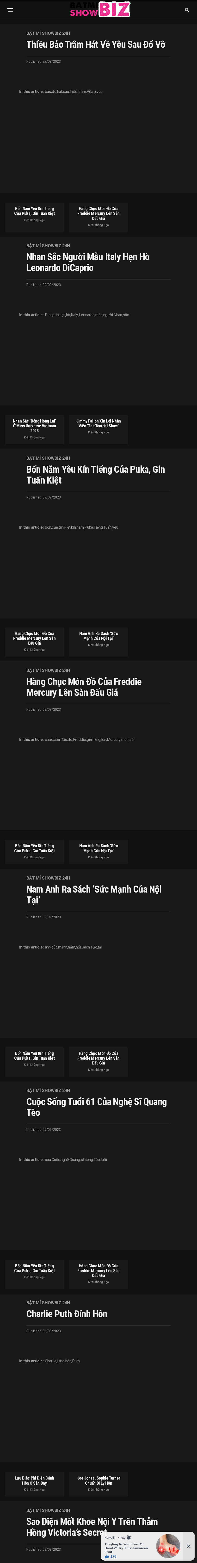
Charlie (50, 1361)
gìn (61, 527)
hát (59, 92)
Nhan (118, 315)
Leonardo (87, 315)
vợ (94, 92)
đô (54, 92)
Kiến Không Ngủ (34, 220)
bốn (48, 527)
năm (80, 527)
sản (132, 740)
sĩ (82, 1160)
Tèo (97, 1160)
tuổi (104, 1160)
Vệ (89, 92)
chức (49, 740)
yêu (100, 92)
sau (66, 92)
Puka (89, 527)
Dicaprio (52, 315)
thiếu (74, 92)
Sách (86, 947)
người (108, 315)
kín (73, 527)
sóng (89, 1160)
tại (100, 947)
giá (89, 740)
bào (48, 92)
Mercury (114, 740)
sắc (126, 315)
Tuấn (107, 527)
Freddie (79, 740)
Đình (61, 1361)
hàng (96, 740)
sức (94, 947)
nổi (78, 947)
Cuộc (56, 1160)
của (55, 527)
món (125, 740)
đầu (64, 740)
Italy (74, 315)
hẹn (62, 315)
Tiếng (98, 527)
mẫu (99, 315)
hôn (68, 1361)
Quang (74, 1160)
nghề (65, 1160)
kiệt (67, 527)
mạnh (62, 947)
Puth (76, 1361)
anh (48, 947)
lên (103, 740)
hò (68, 315)
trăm (82, 92)
